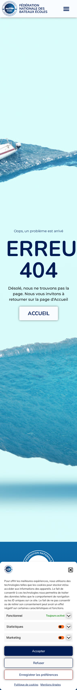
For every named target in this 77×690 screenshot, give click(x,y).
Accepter (38, 651)
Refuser (38, 663)
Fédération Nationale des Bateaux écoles (33, 8)
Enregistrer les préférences (38, 675)
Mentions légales (50, 684)
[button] (70, 570)
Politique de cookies (26, 684)
